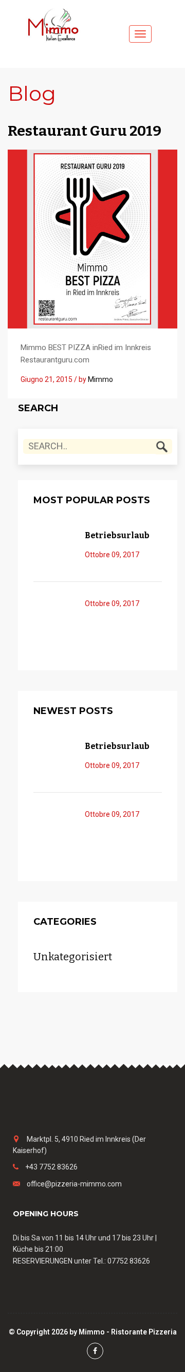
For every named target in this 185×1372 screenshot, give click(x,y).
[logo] (56, 24)
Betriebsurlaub (117, 535)
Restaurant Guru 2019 (84, 130)
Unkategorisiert (72, 957)
